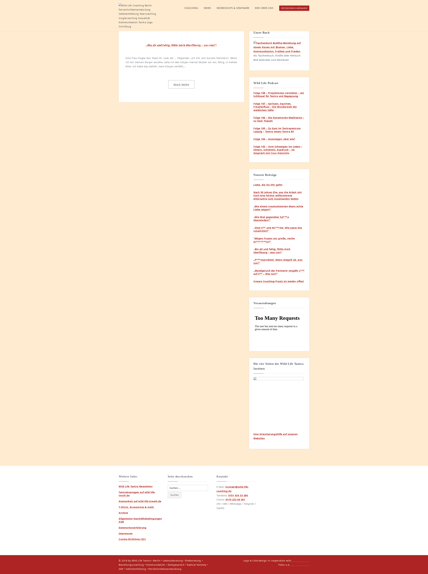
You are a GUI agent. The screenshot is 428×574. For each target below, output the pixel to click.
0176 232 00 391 (235, 499)
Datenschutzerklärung (132, 527)
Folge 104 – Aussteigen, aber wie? (274, 139)
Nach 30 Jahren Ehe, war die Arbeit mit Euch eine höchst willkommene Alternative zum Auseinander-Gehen (277, 195)
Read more (181, 84)
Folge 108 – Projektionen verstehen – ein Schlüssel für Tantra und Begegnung (278, 94)
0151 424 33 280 (238, 495)
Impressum (126, 533)
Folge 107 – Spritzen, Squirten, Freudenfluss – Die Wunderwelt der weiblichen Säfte (275, 107)
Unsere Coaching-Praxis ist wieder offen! (278, 281)
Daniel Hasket (300, 560)
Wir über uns (264, 8)
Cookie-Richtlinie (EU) (132, 539)
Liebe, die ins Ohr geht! (267, 184)
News (207, 8)
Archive (123, 512)
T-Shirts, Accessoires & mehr (136, 507)
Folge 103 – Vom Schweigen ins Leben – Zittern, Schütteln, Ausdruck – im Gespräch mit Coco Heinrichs (277, 150)
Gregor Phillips (300, 564)
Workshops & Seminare (233, 8)
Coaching (191, 8)
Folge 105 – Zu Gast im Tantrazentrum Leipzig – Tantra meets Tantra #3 (277, 130)
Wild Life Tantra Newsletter (136, 486)
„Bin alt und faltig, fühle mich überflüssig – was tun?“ (181, 45)
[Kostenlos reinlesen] (279, 46)
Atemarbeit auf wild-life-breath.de (140, 501)
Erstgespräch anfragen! (294, 8)
